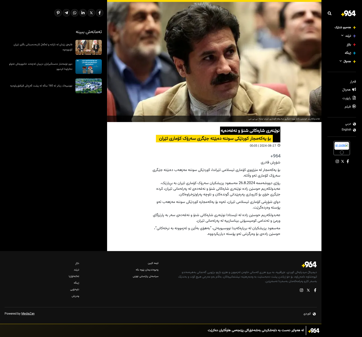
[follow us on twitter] (308, 291)
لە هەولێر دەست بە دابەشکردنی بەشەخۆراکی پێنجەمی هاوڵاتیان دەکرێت (256, 330)
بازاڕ (349, 44)
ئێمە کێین (153, 263)
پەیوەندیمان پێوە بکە (147, 270)
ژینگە (348, 53)
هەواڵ (347, 61)
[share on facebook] (99, 13)
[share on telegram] (66, 13)
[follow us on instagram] (301, 291)
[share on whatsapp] (74, 13)
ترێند (348, 36)
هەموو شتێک (343, 27)
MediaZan (28, 314)
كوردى (307, 313)
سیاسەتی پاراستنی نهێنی (145, 277)
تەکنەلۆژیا (74, 277)
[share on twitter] (91, 13)
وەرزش (75, 296)
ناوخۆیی (74, 290)
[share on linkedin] (83, 13)
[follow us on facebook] (315, 291)
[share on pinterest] (58, 13)
